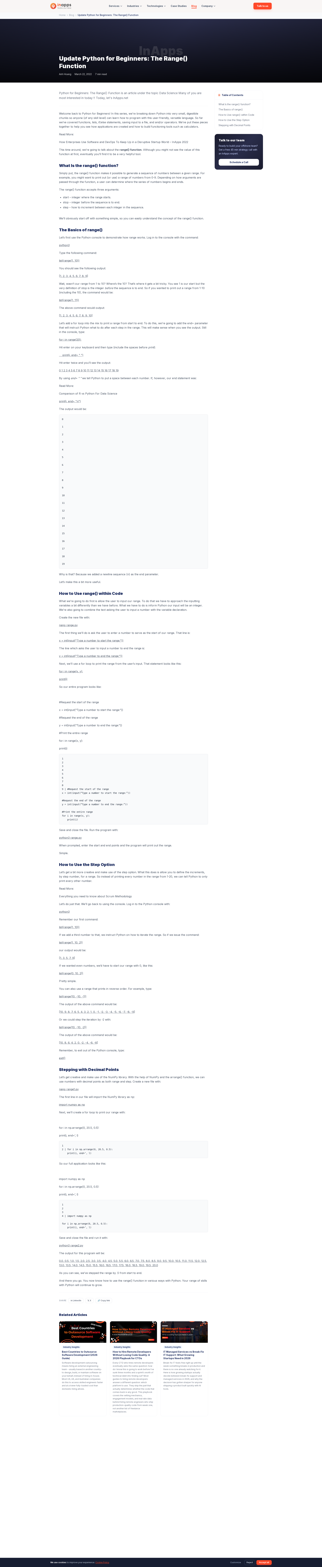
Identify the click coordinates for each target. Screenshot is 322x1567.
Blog (194, 6)
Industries (133, 6)
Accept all (264, 1562)
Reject (250, 1562)
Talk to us (262, 6)
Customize (235, 1562)
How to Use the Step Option (234, 120)
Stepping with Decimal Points (234, 125)
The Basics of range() (231, 109)
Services (114, 6)
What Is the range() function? (235, 104)
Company (207, 6)
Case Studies (179, 6)
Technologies (155, 6)
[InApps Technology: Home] (60, 6)
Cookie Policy (102, 1562)
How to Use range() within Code (236, 114)
